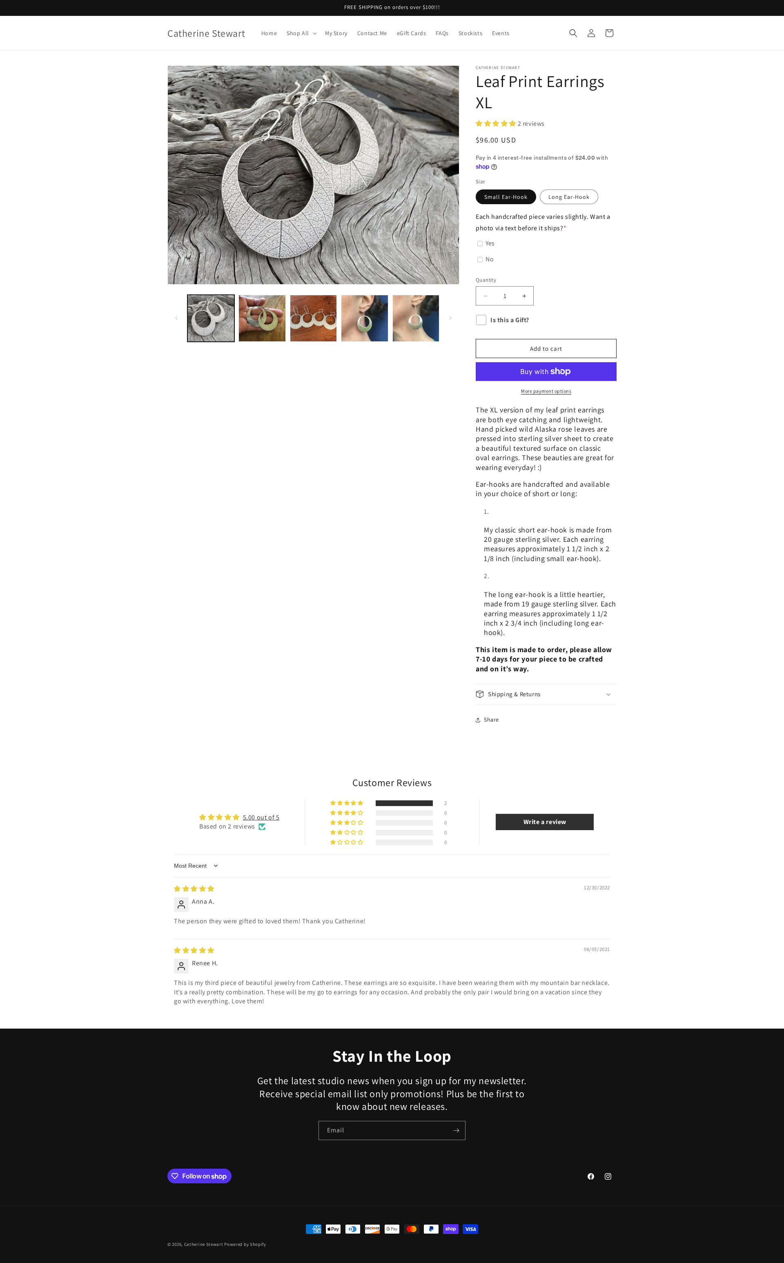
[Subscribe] (456, 1130)
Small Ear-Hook (506, 196)
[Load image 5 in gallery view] (364, 318)
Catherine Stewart (203, 1244)
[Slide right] (450, 318)
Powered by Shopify (245, 1244)
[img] (194, 888)
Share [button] (491, 719)
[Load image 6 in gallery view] (415, 318)
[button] (301, 33)
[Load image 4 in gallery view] (313, 318)
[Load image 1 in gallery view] (210, 318)
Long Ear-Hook (569, 196)
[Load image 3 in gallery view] (261, 318)
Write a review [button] (544, 821)
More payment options (546, 391)
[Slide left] (176, 318)
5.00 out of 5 (261, 817)
